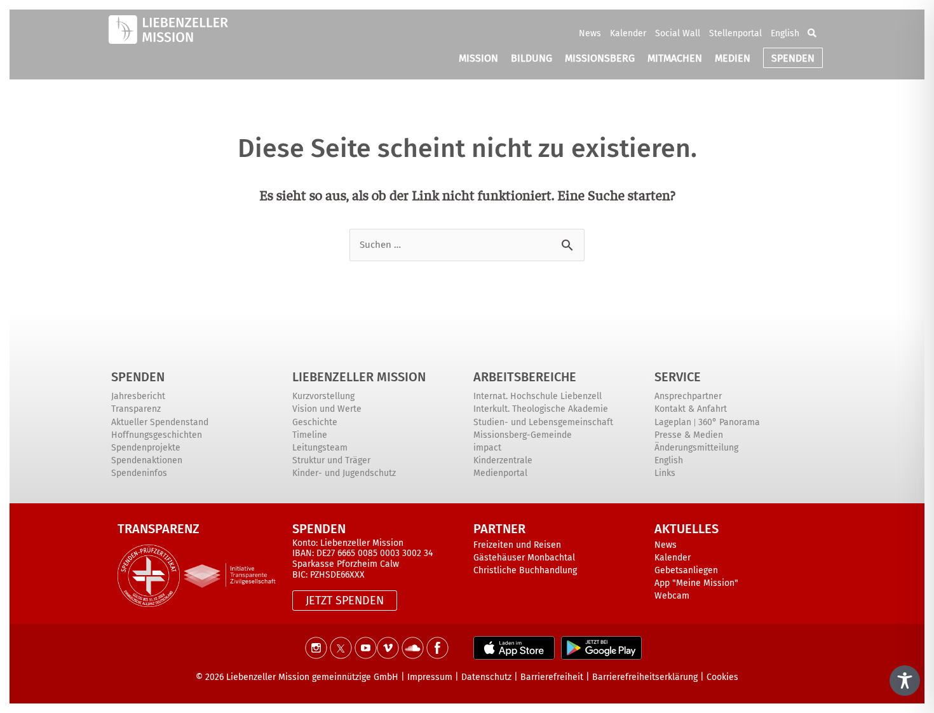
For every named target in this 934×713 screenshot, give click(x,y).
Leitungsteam (320, 447)
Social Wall (677, 33)
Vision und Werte (327, 409)
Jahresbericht (138, 396)
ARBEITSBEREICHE (524, 376)
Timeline (309, 435)
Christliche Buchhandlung (525, 570)
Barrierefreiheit (551, 677)
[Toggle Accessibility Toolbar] (904, 680)
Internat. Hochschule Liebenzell (537, 396)
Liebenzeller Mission (359, 376)
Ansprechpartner (688, 396)
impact (487, 447)
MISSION (478, 58)
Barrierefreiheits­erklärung (645, 677)
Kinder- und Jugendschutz (344, 473)
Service (677, 376)
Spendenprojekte (145, 447)
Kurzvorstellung (323, 396)
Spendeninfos (139, 473)
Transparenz (136, 409)
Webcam (671, 595)
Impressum (429, 677)
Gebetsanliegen (686, 570)
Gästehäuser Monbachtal (524, 557)
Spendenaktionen (146, 460)
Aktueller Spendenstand (159, 422)
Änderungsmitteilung (696, 447)
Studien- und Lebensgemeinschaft (543, 422)
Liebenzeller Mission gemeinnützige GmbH (312, 677)
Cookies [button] (722, 677)
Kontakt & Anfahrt (690, 409)
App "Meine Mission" (696, 583)
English (785, 33)
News (590, 33)
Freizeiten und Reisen (517, 545)
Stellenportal (735, 33)
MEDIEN (732, 58)
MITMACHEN (674, 58)
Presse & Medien (688, 435)
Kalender (628, 33)
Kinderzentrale (502, 460)
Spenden (138, 376)
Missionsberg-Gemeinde (522, 435)
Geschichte (314, 422)
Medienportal (500, 473)
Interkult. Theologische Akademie (540, 409)
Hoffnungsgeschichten (156, 435)
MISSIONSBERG (600, 58)
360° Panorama (729, 422)
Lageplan (672, 422)
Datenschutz (486, 677)
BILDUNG (531, 58)
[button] (812, 33)
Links (664, 473)
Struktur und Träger (331, 460)
